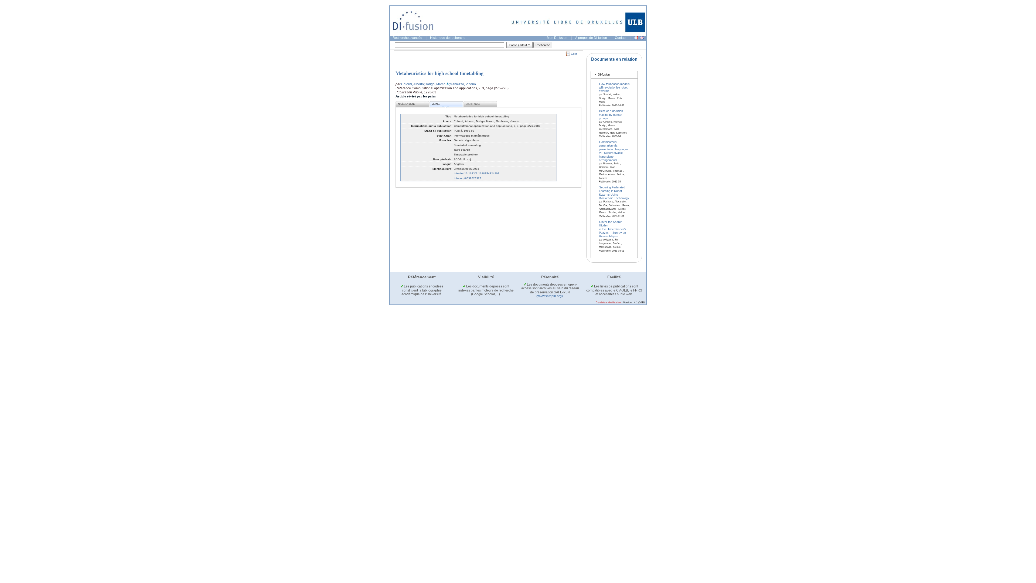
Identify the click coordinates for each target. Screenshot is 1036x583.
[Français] (636, 38)
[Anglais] (642, 38)
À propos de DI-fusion (591, 38)
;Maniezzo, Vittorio (462, 84)
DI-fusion (604, 74)
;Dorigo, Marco (434, 84)
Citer (574, 53)
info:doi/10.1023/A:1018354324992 (476, 173)
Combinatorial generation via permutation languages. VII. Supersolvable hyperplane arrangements (614, 150)
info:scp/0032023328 (467, 178)
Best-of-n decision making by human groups (611, 114)
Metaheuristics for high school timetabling (439, 73)
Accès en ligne (406, 104)
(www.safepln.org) (549, 296)
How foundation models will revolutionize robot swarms (614, 87)
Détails (436, 104)
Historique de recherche (447, 38)
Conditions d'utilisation (608, 302)
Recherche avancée (407, 38)
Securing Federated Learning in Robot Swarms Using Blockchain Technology (614, 193)
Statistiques (473, 104)
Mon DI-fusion (557, 38)
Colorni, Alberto (412, 84)
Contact (620, 38)
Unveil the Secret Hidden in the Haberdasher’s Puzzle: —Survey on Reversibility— (612, 229)
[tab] (614, 75)
